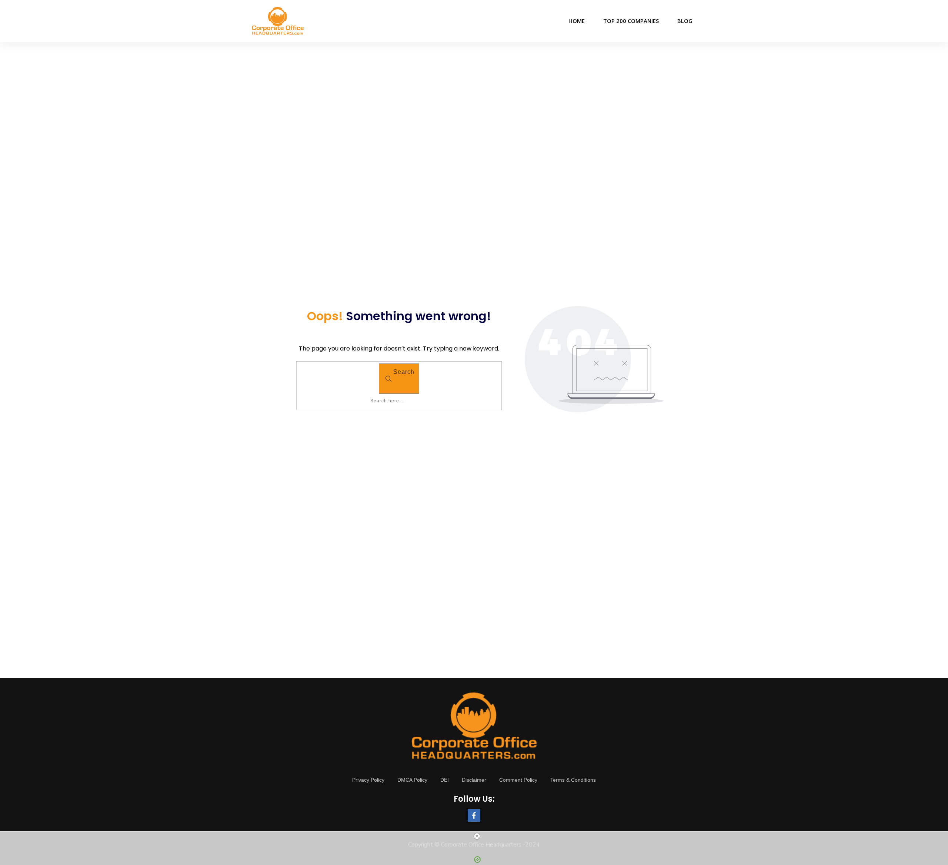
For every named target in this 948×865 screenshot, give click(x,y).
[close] (477, 836)
